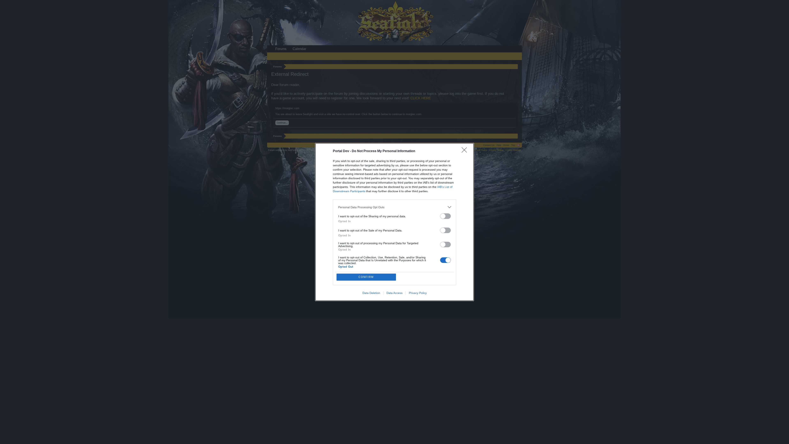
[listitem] (394, 207)
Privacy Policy (418, 293)
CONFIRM (366, 277)
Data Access (394, 293)
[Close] (465, 151)
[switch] (445, 216)
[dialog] (394, 222)
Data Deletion (371, 293)
